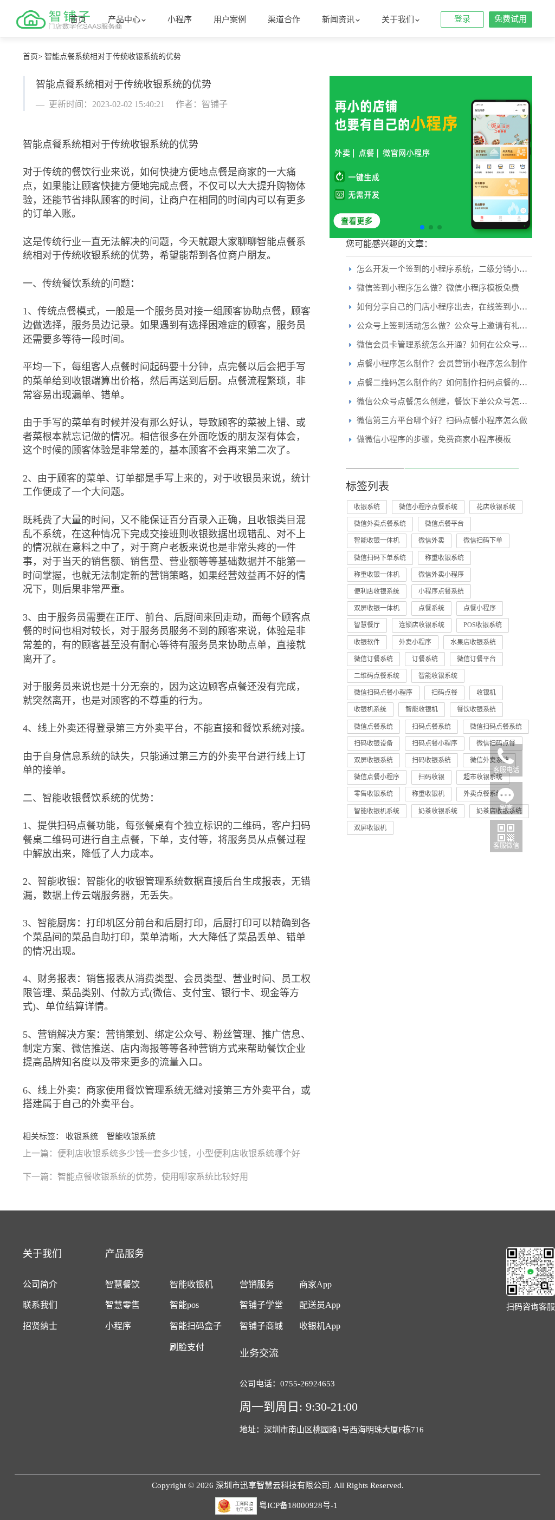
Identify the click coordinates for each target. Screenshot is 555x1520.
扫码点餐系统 (431, 727)
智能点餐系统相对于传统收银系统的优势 (112, 56)
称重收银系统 (444, 558)
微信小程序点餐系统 (428, 507)
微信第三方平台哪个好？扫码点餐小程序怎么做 (442, 420)
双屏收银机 (370, 828)
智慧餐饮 (122, 1284)
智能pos (184, 1305)
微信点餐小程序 (376, 777)
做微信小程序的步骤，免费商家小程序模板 (434, 439)
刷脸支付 (187, 1347)
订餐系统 (425, 659)
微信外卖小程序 (441, 574)
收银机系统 (370, 709)
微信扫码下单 (482, 540)
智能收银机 (421, 709)
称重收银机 (428, 794)
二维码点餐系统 (376, 676)
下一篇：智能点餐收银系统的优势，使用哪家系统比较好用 (135, 1176)
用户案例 (230, 19)
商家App (315, 1284)
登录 (462, 19)
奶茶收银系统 (437, 811)
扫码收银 (431, 777)
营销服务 (257, 1284)
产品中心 (124, 19)
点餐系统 (431, 608)
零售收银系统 (373, 794)
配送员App (319, 1305)
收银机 (486, 692)
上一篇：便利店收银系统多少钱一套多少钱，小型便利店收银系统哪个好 (161, 1153)
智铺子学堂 (261, 1305)
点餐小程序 (479, 608)
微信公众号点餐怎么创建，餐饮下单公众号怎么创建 (450, 401)
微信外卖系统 (489, 760)
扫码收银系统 (431, 760)
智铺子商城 (261, 1326)
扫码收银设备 (373, 743)
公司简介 (40, 1284)
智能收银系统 (131, 1136)
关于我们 (398, 19)
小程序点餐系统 (441, 591)
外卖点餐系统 (482, 794)
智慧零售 (122, 1305)
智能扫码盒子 (196, 1326)
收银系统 (82, 1136)
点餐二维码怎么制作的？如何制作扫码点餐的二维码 (450, 382)
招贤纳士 (40, 1326)
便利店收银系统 (376, 591)
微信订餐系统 (373, 659)
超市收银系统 (482, 777)
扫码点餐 (444, 692)
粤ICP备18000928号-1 (298, 1505)
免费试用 (510, 19)
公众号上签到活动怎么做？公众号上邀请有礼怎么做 (450, 325)
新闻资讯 (338, 19)
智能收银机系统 (376, 811)
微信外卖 (431, 540)
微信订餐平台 (476, 659)
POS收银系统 (482, 625)
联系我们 (40, 1305)
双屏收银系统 (373, 760)
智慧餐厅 (367, 625)
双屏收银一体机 (376, 608)
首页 (78, 19)
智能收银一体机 (376, 540)
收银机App (319, 1326)
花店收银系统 (495, 507)
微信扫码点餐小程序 (383, 692)
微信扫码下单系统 (380, 558)
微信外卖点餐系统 (380, 524)
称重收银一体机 (376, 574)
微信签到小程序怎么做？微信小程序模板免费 (438, 288)
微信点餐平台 (444, 524)
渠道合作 (284, 19)
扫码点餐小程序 (434, 743)
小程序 (179, 19)
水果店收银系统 (473, 642)
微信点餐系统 (373, 727)
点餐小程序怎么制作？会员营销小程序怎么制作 (442, 363)
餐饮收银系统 (476, 709)
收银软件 (367, 642)
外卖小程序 (415, 642)
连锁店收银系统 (421, 625)
